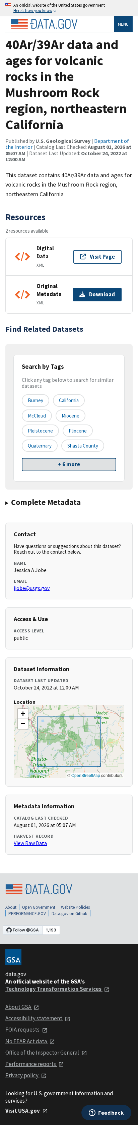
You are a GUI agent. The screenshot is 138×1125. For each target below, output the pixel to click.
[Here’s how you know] (69, 8)
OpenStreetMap (85, 775)
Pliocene (78, 431)
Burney (35, 400)
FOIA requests (23, 1029)
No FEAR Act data (26, 1041)
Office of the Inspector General (42, 1052)
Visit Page (102, 256)
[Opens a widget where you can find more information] (106, 1113)
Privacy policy (22, 1075)
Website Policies (75, 907)
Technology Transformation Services (53, 989)
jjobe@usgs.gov (32, 588)
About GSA (18, 1007)
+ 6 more (69, 464)
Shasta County (82, 446)
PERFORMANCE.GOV (27, 913)
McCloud (37, 415)
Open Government (38, 907)
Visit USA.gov (23, 1110)
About (10, 907)
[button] (23, 714)
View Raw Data (30, 843)
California (69, 400)
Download (102, 294)
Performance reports (31, 1064)
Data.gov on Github (69, 913)
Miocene (70, 415)
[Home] (44, 24)
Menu (123, 24)
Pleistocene (40, 431)
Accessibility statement (34, 1018)
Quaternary (40, 446)
